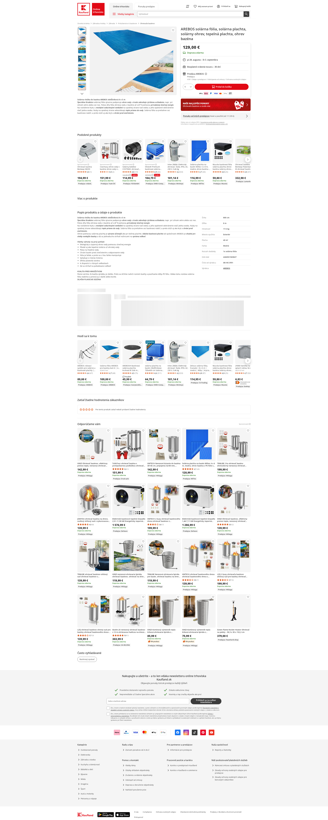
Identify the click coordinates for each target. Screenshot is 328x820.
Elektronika (85, 755)
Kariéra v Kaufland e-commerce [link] (183, 770)
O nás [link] (136, 812)
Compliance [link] (147, 812)
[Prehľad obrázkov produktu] (82, 61)
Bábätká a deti (87, 769)
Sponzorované (82, 164)
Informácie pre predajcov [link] (181, 750)
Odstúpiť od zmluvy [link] (133, 780)
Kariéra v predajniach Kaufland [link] (183, 765)
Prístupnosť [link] (138, 817)
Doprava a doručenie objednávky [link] (139, 785)
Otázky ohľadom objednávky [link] (137, 770)
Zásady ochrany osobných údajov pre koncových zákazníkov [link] (231, 778)
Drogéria (84, 784)
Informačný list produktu (248, 382)
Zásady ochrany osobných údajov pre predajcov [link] (231, 771)
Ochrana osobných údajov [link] (166, 812)
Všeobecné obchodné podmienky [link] (193, 812)
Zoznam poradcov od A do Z (137, 750)
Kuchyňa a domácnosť (90, 764)
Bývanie (84, 774)
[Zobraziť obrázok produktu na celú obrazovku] (133, 61)
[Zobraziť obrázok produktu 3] (82, 49)
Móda (83, 779)
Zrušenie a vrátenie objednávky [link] (138, 775)
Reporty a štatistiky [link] (223, 750)
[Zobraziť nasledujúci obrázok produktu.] (82, 93)
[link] (146, 6)
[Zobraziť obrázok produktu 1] (82, 31)
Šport (83, 789)
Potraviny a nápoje (89, 798)
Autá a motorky (87, 793)
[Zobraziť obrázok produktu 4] (82, 59)
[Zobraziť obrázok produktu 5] (82, 68)
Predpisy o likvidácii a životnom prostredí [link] (225, 812)
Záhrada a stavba (88, 759)
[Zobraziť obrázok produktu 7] (82, 86)
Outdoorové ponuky (89, 750)
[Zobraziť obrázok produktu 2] (82, 40)
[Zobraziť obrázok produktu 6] (82, 77)
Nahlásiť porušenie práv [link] (135, 790)
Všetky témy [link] (130, 765)
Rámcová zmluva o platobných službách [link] (232, 765)
